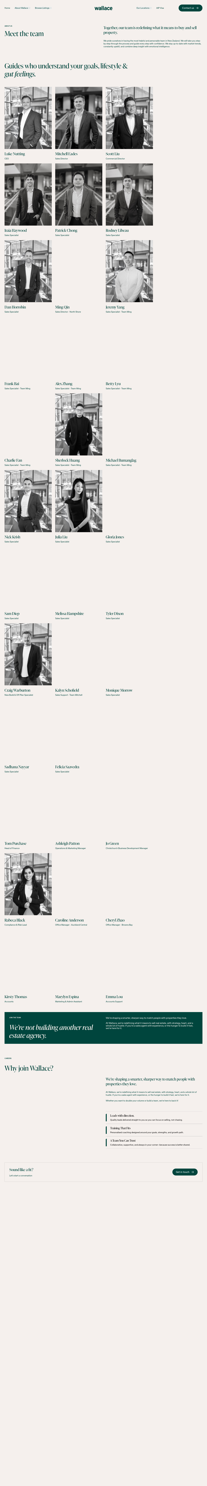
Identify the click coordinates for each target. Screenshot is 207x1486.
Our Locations (142, 8)
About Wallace (21, 8)
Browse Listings (42, 8)
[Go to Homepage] (103, 8)
